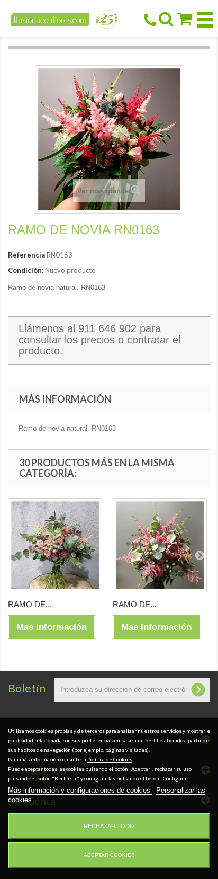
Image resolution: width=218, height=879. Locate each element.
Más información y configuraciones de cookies (80, 790)
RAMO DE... (30, 604)
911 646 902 (107, 328)
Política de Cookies (109, 759)
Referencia (26, 255)
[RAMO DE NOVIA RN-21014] (160, 545)
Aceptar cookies (109, 855)
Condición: (25, 270)
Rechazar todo (109, 826)
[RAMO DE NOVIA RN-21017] (55, 545)
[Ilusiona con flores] (64, 19)
